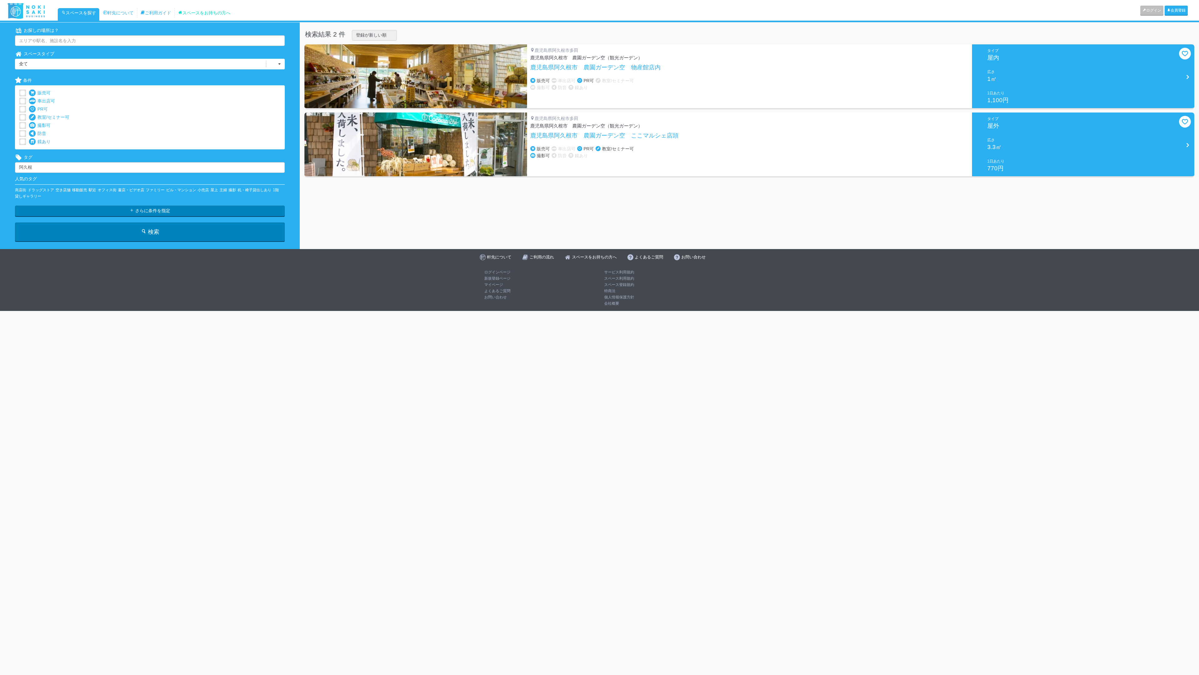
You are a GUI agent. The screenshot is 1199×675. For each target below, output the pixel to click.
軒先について (120, 12)
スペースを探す (81, 12)
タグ (28, 157)
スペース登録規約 (619, 284)
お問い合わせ (495, 297)
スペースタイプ (39, 53)
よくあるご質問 (497, 291)
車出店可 (46, 100)
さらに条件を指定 (152, 210)
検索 (152, 232)
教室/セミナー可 (53, 117)
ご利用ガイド (158, 12)
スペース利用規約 (619, 278)
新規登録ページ (497, 278)
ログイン (1153, 10)
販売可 (44, 92)
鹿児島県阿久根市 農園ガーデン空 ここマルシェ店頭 (604, 135)
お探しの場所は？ (41, 30)
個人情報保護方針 (619, 297)
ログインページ (497, 272)
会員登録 (1178, 10)
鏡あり (44, 141)
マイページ (493, 284)
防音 (41, 133)
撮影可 (44, 125)
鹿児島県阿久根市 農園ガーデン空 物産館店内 (595, 67)
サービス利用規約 (619, 272)
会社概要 (611, 303)
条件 (27, 80)
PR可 (42, 109)
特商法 (609, 291)
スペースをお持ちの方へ (206, 12)
